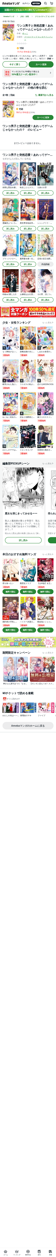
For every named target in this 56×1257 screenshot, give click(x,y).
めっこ (25, 33)
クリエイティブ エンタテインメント (38, 38)
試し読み (11, 193)
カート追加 (41, 64)
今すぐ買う (14, 64)
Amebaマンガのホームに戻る (28, 725)
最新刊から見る (46, 95)
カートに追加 (43, 117)
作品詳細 (45, 264)
